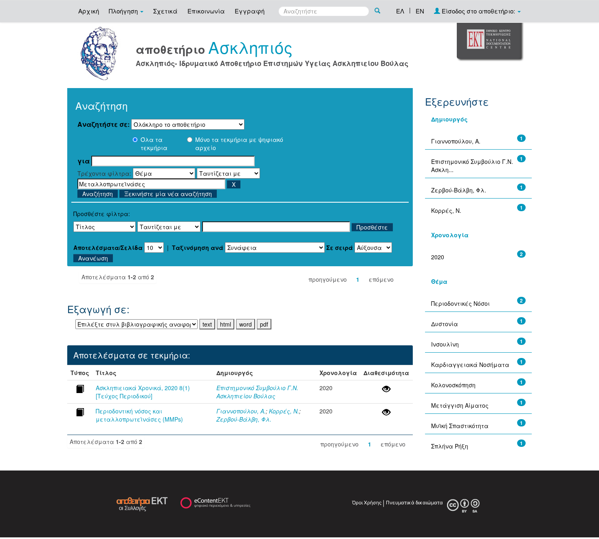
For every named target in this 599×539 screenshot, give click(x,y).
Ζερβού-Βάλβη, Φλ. (243, 419)
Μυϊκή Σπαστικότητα (460, 426)
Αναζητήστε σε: (103, 124)
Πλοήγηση (124, 11)
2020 (437, 257)
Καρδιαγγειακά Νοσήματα (470, 364)
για (83, 161)
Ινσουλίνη (445, 344)
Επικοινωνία (206, 11)
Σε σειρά (339, 247)
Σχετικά (165, 11)
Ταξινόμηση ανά (197, 247)
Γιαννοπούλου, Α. (241, 411)
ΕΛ (400, 11)
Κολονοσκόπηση (453, 385)
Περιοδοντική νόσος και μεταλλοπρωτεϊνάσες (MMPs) (139, 415)
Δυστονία (444, 324)
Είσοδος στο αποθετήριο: (478, 11)
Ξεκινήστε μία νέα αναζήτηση (168, 194)
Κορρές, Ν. (284, 411)
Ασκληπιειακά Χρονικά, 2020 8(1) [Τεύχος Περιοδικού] (143, 392)
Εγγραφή (249, 11)
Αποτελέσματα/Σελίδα (108, 247)
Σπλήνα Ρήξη (449, 446)
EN (420, 11)
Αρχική (88, 11)
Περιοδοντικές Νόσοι (460, 303)
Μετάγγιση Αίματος (460, 405)
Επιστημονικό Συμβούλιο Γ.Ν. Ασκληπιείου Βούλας (257, 392)
